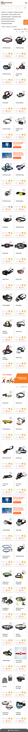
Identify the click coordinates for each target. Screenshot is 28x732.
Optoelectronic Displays (6, 23)
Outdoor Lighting (13, 14)
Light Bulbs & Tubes (16, 16)
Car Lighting (10, 12)
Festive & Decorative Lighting (8, 21)
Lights (19, 14)
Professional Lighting (6, 16)
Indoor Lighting (4, 14)
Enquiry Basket (14, 730)
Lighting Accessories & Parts (8, 18)
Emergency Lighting (18, 12)
